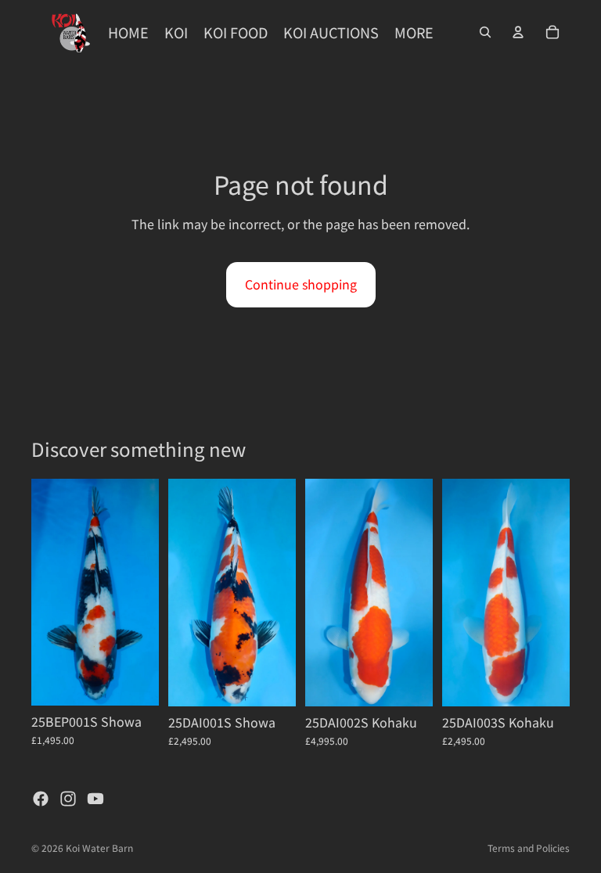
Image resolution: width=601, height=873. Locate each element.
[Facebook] (40, 798)
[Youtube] (95, 798)
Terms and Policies (529, 847)
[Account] (518, 32)
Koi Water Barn (99, 847)
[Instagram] (68, 798)
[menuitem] (414, 32)
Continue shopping (301, 284)
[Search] (485, 32)
